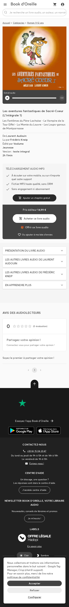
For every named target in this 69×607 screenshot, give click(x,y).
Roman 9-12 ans (35, 22)
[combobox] (34, 12)
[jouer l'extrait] (7, 97)
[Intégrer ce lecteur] (62, 98)
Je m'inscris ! (34, 518)
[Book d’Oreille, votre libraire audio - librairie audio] (24, 4)
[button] (34, 250)
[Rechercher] (6, 12)
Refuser (34, 590)
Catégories (18, 22)
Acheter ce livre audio (36, 218)
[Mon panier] (55, 4)
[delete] (34, 384)
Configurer (34, 597)
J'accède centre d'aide (34, 490)
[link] (34, 227)
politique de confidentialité (23, 577)
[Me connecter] (62, 4)
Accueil (6, 22)
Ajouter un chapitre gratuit (36, 197)
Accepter (34, 583)
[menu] (5, 4)
